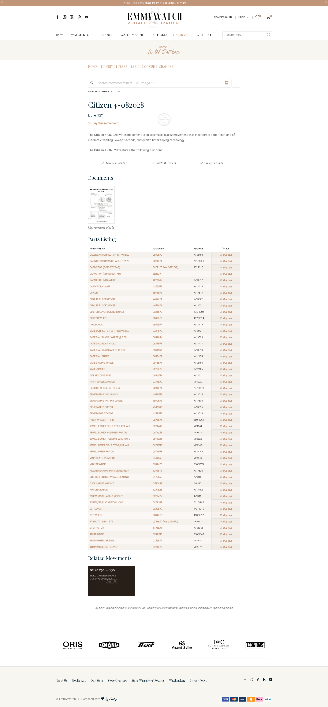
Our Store (97, 680)
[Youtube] (86, 17)
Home (60, 34)
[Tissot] (145, 645)
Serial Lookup (143, 66)
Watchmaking (132, 34)
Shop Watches (197, 2)
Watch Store (82, 34)
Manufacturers (114, 66)
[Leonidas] (255, 645)
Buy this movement (105, 123)
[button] (2, 3)
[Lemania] (109, 645)
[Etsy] (72, 17)
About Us (61, 680)
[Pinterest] (79, 17)
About (107, 34)
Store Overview (117, 680)
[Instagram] (64, 17)
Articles (159, 34)
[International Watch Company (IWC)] (218, 645)
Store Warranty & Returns (148, 680)
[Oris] (73, 645)
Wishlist (203, 34)
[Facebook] (57, 17)
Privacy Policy (198, 680)
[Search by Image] (226, 83)
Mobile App (79, 680)
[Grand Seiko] (182, 645)
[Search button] (269, 34)
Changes (166, 66)
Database (180, 34)
